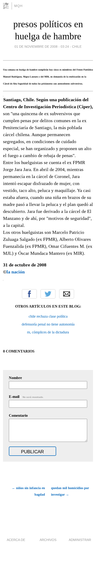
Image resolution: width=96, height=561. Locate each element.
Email (66, 294)
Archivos (48, 540)
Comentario (18, 415)
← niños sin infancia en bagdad (28, 491)
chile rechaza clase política (48, 316)
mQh (18, 6)
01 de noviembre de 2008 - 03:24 (41, 46)
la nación (16, 271)
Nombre (15, 378)
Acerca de (16, 540)
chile (77, 46)
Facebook (29, 294)
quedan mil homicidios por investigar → (70, 491)
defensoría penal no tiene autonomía (48, 324)
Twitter (48, 294)
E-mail (26, 397)
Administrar (80, 540)
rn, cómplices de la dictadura (48, 332)
